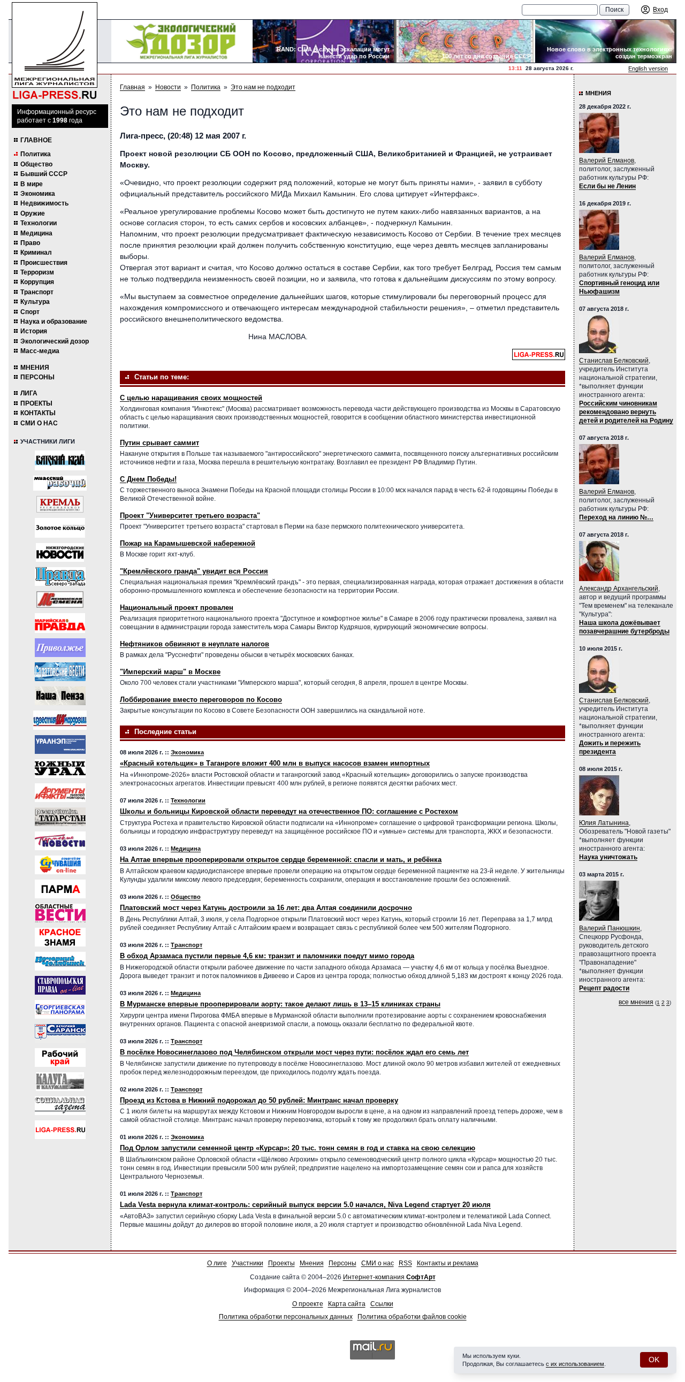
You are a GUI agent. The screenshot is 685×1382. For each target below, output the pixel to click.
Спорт (30, 312)
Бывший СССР (43, 174)
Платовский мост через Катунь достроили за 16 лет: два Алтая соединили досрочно (266, 908)
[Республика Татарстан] (60, 816)
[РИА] (59, 504)
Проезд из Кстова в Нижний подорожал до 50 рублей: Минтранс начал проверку (259, 1100)
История (33, 331)
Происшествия (43, 262)
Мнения (34, 367)
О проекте (307, 1304)
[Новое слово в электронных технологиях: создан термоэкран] (605, 41)
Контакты (38, 413)
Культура (35, 302)
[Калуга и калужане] (60, 1081)
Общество (36, 164)
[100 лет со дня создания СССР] (464, 41)
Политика (35, 154)
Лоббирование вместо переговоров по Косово (201, 700)
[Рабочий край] (60, 1057)
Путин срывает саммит (159, 443)
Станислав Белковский (614, 360)
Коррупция (37, 282)
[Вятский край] (60, 460)
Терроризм (37, 272)
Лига (28, 393)
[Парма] (60, 889)
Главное (36, 140)
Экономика (37, 193)
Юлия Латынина (604, 823)
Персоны (37, 377)
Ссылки (381, 1304)
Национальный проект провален (176, 608)
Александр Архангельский (618, 588)
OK (654, 1359)
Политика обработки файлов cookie (412, 1316)
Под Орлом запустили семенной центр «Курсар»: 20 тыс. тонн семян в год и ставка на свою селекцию (297, 1148)
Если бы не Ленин (607, 186)
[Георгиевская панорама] (60, 1009)
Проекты (36, 403)
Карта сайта (347, 1304)
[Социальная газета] (60, 1105)
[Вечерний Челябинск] (60, 961)
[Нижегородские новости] (60, 552)
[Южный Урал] (60, 768)
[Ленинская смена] (59, 599)
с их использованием (575, 1364)
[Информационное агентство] (60, 647)
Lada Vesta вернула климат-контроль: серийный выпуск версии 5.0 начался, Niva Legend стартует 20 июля (305, 1205)
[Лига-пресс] (60, 1129)
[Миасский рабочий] (60, 483)
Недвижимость (44, 203)
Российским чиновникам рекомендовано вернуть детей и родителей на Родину (626, 412)
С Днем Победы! (148, 479)
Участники (247, 1263)
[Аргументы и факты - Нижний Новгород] (60, 792)
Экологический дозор (54, 341)
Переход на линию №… (616, 517)
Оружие (32, 213)
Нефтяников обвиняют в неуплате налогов (194, 644)
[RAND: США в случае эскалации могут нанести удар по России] (323, 41)
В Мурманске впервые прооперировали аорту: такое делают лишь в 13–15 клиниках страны (280, 1004)
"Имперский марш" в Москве (170, 672)
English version (648, 68)
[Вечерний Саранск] (60, 1033)
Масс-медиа (39, 351)
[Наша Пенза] (60, 695)
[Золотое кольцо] (60, 528)
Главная (132, 87)
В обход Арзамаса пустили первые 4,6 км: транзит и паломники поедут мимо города (267, 956)
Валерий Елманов (606, 160)
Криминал (36, 252)
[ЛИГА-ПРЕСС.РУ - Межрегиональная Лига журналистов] (54, 51)
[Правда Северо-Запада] (60, 576)
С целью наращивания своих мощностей (191, 398)
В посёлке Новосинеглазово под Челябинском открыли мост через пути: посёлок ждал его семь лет (294, 1052)
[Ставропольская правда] (60, 985)
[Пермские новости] (60, 840)
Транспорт (37, 292)
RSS (405, 1263)
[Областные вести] (60, 913)
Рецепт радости (604, 988)
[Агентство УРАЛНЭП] (60, 744)
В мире (31, 184)
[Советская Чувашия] (60, 865)
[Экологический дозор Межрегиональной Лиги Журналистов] (182, 41)
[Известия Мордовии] (60, 720)
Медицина (36, 233)
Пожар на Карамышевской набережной (187, 543)
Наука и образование (53, 321)
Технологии (38, 223)
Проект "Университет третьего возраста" (190, 515)
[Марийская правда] (60, 623)
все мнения (636, 1002)
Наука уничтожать (608, 857)
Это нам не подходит (263, 87)
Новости (168, 87)
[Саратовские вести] (60, 671)
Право (30, 243)
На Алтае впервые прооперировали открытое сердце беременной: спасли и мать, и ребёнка (281, 860)
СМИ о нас (39, 423)
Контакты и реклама (447, 1263)
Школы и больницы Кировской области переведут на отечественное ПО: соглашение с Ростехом (289, 811)
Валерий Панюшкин (609, 928)
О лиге (217, 1263)
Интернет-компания (389, 1277)
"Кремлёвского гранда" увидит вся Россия (194, 571)
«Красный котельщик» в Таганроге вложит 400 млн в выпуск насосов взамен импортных (275, 763)
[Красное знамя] (60, 937)
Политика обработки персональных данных (286, 1316)
